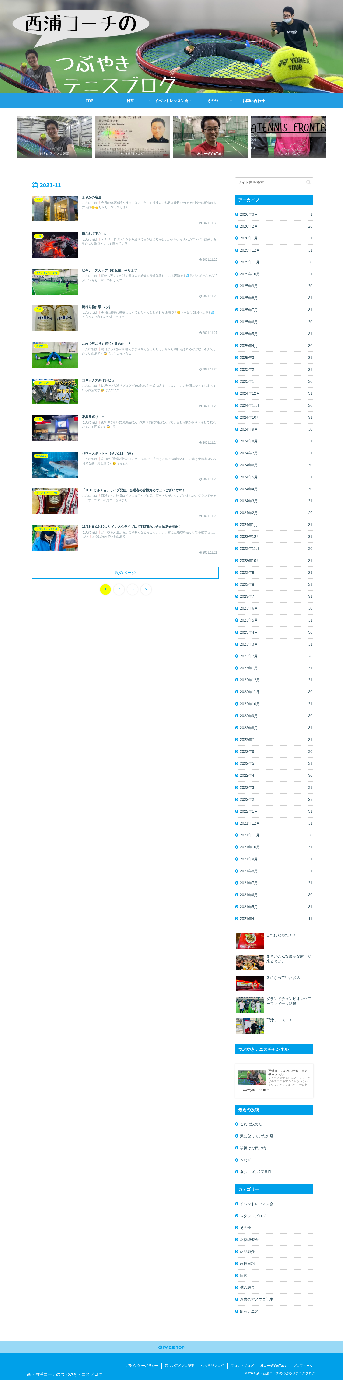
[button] (308, 182)
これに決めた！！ (255, 1124)
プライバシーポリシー (142, 1365)
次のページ (125, 572)
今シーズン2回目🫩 (255, 1172)
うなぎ (245, 1160)
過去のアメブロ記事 (179, 1365)
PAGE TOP (173, 1347)
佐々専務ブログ (212, 1365)
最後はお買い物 (253, 1148)
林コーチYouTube (273, 1365)
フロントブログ (242, 1365)
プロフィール (303, 1365)
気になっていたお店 (256, 1136)
